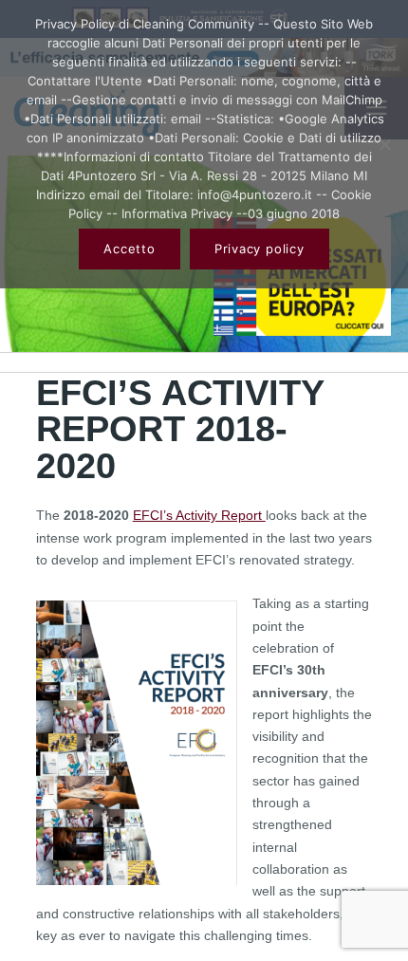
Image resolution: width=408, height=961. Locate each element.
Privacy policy (259, 248)
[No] (384, 144)
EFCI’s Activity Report (199, 515)
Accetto (129, 248)
